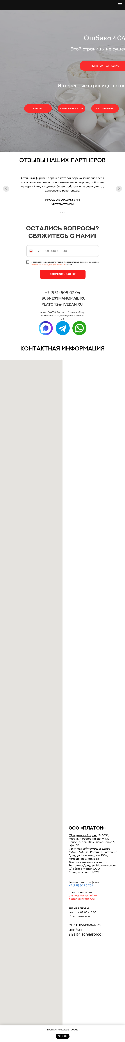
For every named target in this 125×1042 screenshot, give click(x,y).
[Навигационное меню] (120, 4)
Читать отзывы (63, 204)
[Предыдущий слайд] (6, 189)
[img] (46, 328)
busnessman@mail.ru (63, 298)
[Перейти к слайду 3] (64, 212)
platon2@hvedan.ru (62, 304)
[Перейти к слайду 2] (62, 212)
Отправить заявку (63, 274)
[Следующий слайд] (119, 189)
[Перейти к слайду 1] (60, 212)
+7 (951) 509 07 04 (62, 292)
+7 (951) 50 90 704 (81, 885)
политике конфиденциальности (48, 264)
